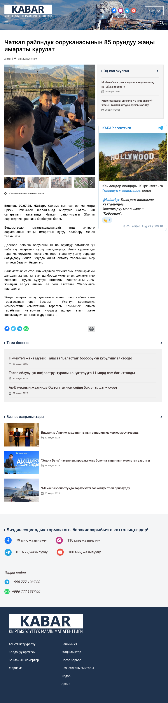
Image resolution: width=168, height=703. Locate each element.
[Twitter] (13, 329)
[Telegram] (19, 329)
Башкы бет (69, 644)
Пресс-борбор (71, 660)
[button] (89, 120)
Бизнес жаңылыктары (77, 668)
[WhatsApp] (26, 329)
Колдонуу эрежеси (22, 652)
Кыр (151, 10)
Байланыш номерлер (24, 660)
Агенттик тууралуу (22, 644)
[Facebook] (7, 329)
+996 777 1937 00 (26, 582)
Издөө (65, 676)
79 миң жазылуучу (31, 540)
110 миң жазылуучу (83, 540)
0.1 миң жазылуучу (32, 552)
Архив (65, 684)
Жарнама (16, 668)
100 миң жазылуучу (84, 552)
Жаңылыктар (71, 652)
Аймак (7, 59)
